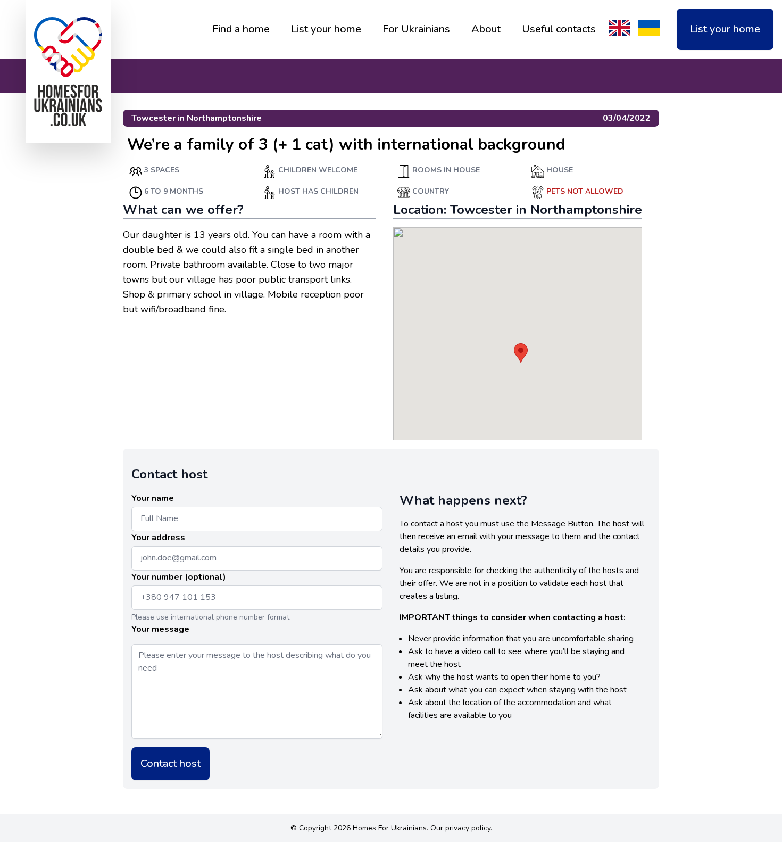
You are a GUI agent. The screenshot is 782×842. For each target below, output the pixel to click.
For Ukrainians (416, 29)
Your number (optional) (178, 577)
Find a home (241, 29)
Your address (158, 537)
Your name (152, 498)
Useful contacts (559, 29)
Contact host (170, 763)
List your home (326, 29)
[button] (521, 353)
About (486, 29)
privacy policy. (468, 828)
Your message (160, 629)
